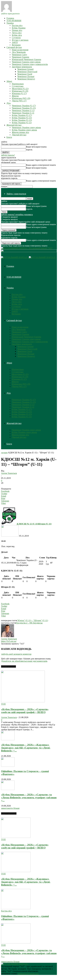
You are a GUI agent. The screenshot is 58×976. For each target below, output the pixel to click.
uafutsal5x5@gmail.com (28, 973)
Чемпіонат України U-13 (23, 110)
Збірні (9, 81)
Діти (8, 103)
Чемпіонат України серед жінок (26, 127)
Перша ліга (17, 30)
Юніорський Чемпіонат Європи (26, 59)
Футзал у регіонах (20, 40)
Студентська (17, 86)
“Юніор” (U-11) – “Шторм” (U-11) (32, 620)
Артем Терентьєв (9, 473)
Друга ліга (16, 33)
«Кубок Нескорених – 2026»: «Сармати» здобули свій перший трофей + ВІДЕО (25, 711)
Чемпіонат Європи (20, 57)
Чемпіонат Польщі (25, 76)
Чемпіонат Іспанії (25, 69)
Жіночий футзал (13, 125)
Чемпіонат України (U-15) (24, 108)
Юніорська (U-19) (20, 91)
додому (4, 452)
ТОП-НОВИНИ (13, 20)
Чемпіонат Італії (24, 74)
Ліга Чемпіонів (19, 52)
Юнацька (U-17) (19, 93)
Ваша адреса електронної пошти (41, 165)
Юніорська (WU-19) (21, 98)
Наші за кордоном (20, 50)
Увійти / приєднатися (16, 194)
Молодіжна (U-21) (20, 88)
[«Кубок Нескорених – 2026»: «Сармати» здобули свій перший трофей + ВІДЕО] (23, 701)
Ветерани (16, 45)
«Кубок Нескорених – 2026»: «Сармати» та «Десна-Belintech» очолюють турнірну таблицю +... (29, 797)
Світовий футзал (14, 47)
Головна (10, 18)
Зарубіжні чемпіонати (22, 67)
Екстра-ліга (17, 25)
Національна (18, 84)
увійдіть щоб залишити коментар (16, 654)
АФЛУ (15, 42)
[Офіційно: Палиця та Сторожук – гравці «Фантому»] (8, 766)
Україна (10, 23)
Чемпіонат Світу (19, 54)
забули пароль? (8, 155)
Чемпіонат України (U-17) (24, 105)
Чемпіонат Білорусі (26, 79)
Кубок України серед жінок (24, 130)
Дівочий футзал (19, 135)
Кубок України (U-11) (22, 122)
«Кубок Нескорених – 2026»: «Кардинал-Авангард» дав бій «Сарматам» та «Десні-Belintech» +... (25, 747)
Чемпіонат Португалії (27, 71)
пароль (29, 149)
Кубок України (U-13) (22, 120)
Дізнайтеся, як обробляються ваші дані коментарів (24, 661)
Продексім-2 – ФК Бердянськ (29, 623)
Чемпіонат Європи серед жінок (26, 62)
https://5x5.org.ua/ (8, 641)
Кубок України (18, 28)
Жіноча (15, 96)
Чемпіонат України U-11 (23, 113)
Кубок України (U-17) (22, 115)
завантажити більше (10, 808)
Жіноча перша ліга (20, 132)
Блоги (9, 137)
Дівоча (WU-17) (19, 101)
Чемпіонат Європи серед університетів (30, 64)
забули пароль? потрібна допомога (17, 214)
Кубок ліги (17, 35)
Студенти (16, 37)
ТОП (3, 704)
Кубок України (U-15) (22, 118)
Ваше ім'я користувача (36, 147)
